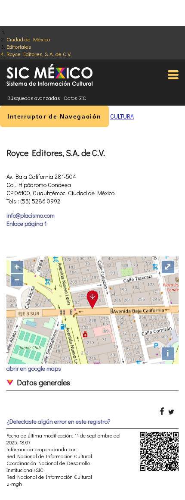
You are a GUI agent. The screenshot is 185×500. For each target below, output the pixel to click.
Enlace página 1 (26, 223)
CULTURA (122, 116)
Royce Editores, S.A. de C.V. (38, 53)
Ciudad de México (28, 39)
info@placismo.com (30, 215)
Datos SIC (75, 97)
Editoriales (18, 46)
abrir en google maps (33, 368)
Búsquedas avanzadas (33, 97)
